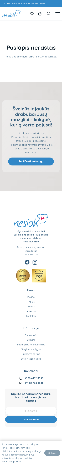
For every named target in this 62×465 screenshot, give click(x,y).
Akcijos (31, 306)
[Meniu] (57, 13)
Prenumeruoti (31, 419)
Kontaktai (31, 316)
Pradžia (31, 297)
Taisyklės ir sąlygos (31, 349)
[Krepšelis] (40, 14)
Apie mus (31, 311)
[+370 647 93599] (22, 378)
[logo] (11, 13)
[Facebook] (27, 262)
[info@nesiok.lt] (22, 383)
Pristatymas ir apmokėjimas (31, 344)
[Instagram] (35, 262)
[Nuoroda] (32, 14)
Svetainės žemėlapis (31, 358)
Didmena (31, 339)
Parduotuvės (31, 335)
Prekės (31, 301)
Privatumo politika (31, 354)
